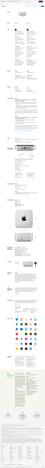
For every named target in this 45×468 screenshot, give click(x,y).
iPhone (2, 451)
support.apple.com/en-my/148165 (21, 425)
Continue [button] (41, 1)
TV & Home (2, 454)
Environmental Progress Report (31, 391)
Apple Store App (20, 453)
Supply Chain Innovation (38, 452)
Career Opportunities (38, 457)
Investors (36, 458)
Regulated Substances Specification (32, 385)
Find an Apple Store (8, 464)
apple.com (33, 356)
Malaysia (43, 466)
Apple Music (11, 455)
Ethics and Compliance (38, 459)
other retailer (12, 464)
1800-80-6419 (21, 464)
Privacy (36, 451)
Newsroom (36, 455)
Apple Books (11, 459)
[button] (30, 1)
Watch (2, 452)
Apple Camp (19, 452)
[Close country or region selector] (43, 1)
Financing (19, 455)
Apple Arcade (11, 456)
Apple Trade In (20, 454)
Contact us (36, 418)
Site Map (31, 466)
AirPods (2, 453)
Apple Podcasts (11, 458)
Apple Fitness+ (11, 457)
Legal (28, 466)
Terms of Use (19, 466)
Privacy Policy (15, 466)
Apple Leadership (37, 456)
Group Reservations (20, 451)
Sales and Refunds (24, 466)
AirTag (2, 455)
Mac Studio (3, 6)
